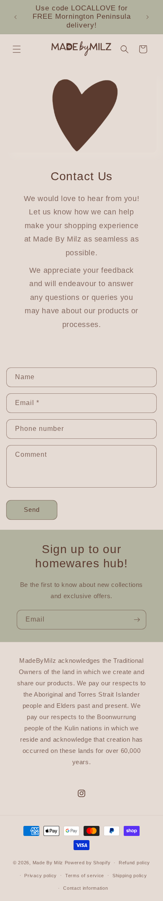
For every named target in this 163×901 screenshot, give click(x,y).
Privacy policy (40, 875)
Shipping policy (129, 875)
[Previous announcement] (15, 17)
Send (32, 509)
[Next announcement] (147, 17)
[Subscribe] (136, 619)
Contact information (85, 888)
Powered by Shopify (88, 862)
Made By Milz (48, 862)
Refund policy (134, 862)
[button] (17, 49)
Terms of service (84, 875)
